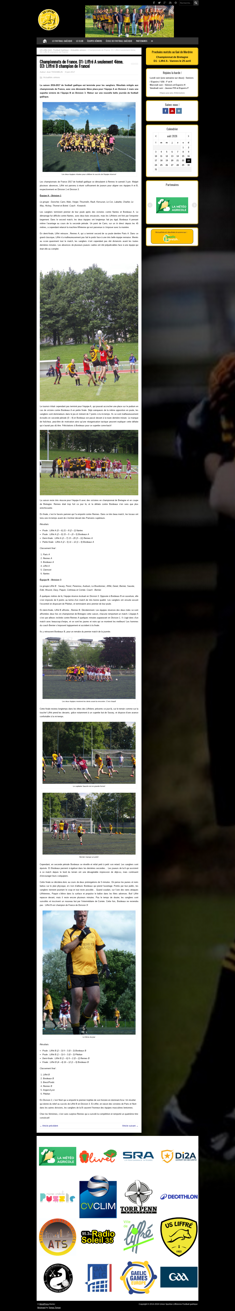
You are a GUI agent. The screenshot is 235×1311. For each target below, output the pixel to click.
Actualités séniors (78, 50)
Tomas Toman (55, 1308)
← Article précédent (49, 1126)
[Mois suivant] (188, 136)
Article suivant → (130, 1126)
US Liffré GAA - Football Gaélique (54, 50)
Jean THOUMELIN (55, 72)
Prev (150, 205)
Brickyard (41, 1308)
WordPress (44, 1304)
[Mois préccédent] (155, 136)
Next (194, 205)
